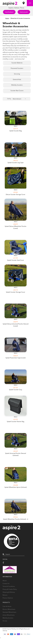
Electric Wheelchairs (9, 609)
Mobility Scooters (17, 85)
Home (7, 18)
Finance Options (8, 598)
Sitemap (5, 630)
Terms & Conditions (9, 586)
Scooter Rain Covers (17, 90)
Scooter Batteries (17, 63)
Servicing (17, 74)
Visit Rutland (9, 12)
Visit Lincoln (24, 12)
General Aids (17, 79)
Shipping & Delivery (9, 592)
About (5, 580)
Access (5, 621)
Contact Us (6, 583)
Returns (5, 595)
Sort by (9, 98)
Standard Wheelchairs (9, 612)
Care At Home (7, 606)
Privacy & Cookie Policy (10, 589)
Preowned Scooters (17, 68)
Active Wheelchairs (9, 615)
